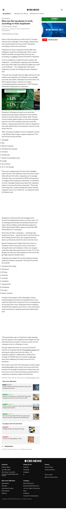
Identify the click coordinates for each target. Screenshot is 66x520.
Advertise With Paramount (31, 486)
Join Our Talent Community (31, 488)
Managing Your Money (21, 13)
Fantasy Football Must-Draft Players (10, 475)
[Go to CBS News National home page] (33, 10)
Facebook (26, 469)
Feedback (26, 493)
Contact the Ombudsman (30, 496)
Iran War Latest (6, 469)
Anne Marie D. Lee (33, 378)
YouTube (25, 467)
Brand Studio (5, 491)
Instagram (26, 472)
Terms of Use (49, 474)
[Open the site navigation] (13, 10)
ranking (14, 57)
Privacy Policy (49, 467)
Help (24, 491)
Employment (9, 446)
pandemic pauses (30, 350)
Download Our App (7, 488)
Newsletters (5, 483)
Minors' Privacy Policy (51, 477)
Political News (6, 467)
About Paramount (28, 483)
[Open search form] (62, 10)
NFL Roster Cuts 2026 (8, 472)
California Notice (50, 469)
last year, (33, 357)
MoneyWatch (7, 14)
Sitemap (4, 493)
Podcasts (4, 486)
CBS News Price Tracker (37, 13)
